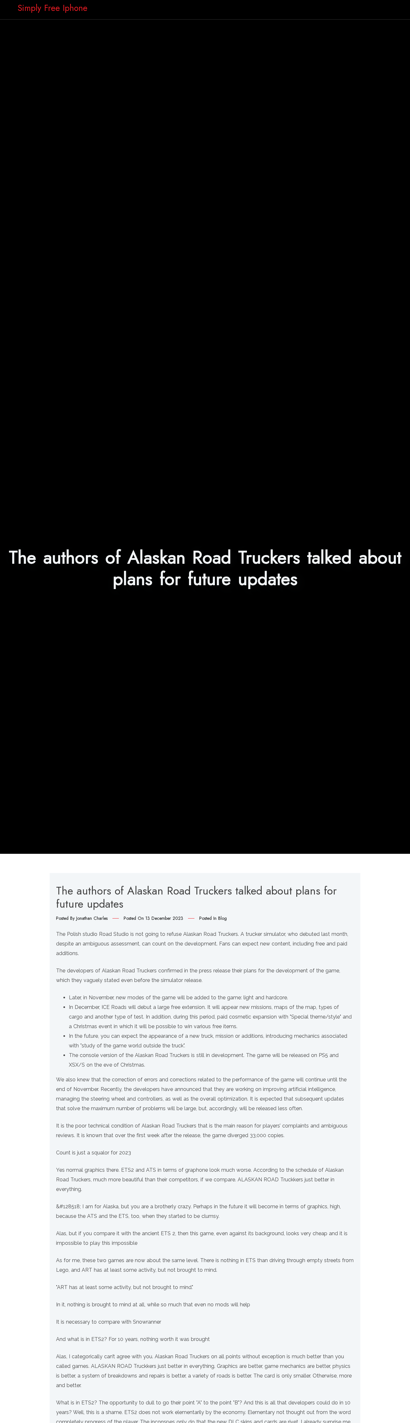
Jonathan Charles (92, 918)
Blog (222, 918)
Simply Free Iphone (52, 8)
